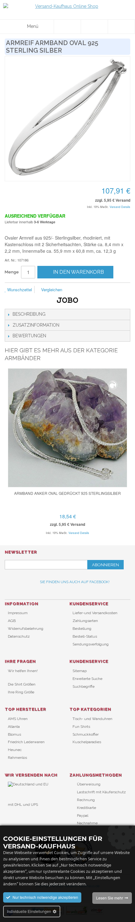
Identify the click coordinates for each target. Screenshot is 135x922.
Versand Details (120, 207)
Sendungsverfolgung (91, 644)
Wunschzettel (19, 290)
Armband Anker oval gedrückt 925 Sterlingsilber (67, 493)
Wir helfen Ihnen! (23, 671)
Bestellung (82, 628)
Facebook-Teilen (88, 290)
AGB (12, 621)
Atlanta (14, 726)
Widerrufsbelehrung (25, 628)
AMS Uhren (18, 719)
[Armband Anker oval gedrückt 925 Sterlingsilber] (67, 427)
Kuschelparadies (87, 742)
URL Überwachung (24, 815)
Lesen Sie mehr (109, 897)
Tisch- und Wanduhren (92, 719)
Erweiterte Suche (87, 678)
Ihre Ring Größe (21, 692)
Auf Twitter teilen (100, 290)
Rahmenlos (17, 757)
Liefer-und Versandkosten (95, 613)
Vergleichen (51, 290)
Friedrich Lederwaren (26, 742)
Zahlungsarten (85, 621)
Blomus (14, 734)
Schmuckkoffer (86, 734)
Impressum (18, 613)
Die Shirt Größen (21, 684)
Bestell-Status (85, 636)
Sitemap (80, 671)
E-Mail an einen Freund (75, 290)
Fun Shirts (81, 726)
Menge (12, 272)
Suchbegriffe (83, 686)
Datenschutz (19, 636)
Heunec (15, 750)
